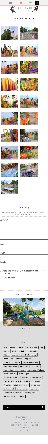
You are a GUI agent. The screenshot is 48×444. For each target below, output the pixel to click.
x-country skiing (10, 396)
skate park (28, 381)
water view (34, 389)
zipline (21, 396)
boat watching (30, 355)
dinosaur (19, 358)
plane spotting (35, 377)
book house (8, 358)
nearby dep (8, 370)
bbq (41, 347)
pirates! (25, 377)
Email (2, 253)
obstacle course (10, 374)
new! (23, 370)
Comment (4, 220)
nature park (35, 366)
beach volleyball (18, 351)
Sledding (7, 385)
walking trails (9, 389)
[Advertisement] (24, 429)
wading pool (35, 385)
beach (6, 351)
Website (3, 262)
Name (2, 244)
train (26, 385)
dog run (28, 358)
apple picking (32, 347)
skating (37, 381)
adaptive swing (10, 347)
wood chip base (29, 392)
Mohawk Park (24, 328)
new (17, 370)
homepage (24, 366)
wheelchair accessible (12, 392)
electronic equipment (12, 362)
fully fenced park (10, 366)
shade (18, 381)
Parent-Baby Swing (11, 377)
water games (22, 389)
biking (6, 355)
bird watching (17, 355)
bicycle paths (32, 351)
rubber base (9, 381)
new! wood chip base (36, 370)
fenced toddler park (30, 362)
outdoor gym (24, 374)
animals (21, 347)
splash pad (18, 385)
